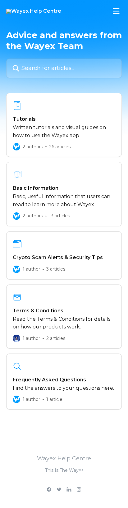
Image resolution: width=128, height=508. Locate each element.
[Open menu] (116, 11)
